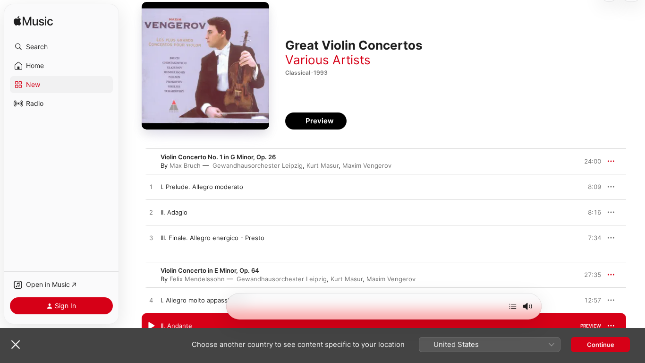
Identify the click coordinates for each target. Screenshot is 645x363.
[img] (33, 21)
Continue (600, 344)
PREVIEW (590, 187)
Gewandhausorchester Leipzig (257, 165)
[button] (61, 47)
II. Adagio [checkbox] (174, 212)
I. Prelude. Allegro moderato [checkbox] (202, 186)
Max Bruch (185, 165)
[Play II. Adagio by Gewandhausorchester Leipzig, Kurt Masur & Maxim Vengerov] (151, 212)
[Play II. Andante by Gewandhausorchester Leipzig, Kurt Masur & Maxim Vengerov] (151, 326)
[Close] (15, 344)
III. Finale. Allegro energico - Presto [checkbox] (212, 238)
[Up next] (512, 306)
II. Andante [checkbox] (176, 325)
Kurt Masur (322, 165)
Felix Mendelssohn (197, 279)
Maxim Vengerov (366, 165)
